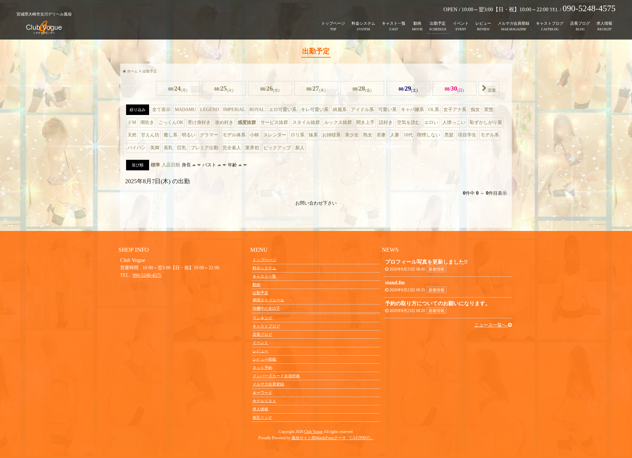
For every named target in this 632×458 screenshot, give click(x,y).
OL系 (433, 109)
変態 (488, 109)
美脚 (154, 147)
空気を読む (408, 122)
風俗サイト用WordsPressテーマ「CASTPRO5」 (333, 438)
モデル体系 (234, 134)
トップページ (333, 23)
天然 (132, 134)
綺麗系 (340, 109)
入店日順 (171, 164)
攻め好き (224, 122)
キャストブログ (550, 23)
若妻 (381, 134)
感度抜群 (247, 122)
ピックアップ (277, 147)
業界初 (252, 147)
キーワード (262, 392)
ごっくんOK (170, 122)
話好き (386, 122)
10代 (408, 134)
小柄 (254, 134)
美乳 (168, 147)
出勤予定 (438, 23)
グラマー (209, 134)
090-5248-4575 (147, 275)
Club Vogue (313, 431)
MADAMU (185, 109)
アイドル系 (362, 109)
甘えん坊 (150, 134)
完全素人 (232, 147)
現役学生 (467, 134)
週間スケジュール (268, 300)
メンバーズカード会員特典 (276, 376)
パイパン (136, 147)
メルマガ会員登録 (513, 23)
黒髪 (449, 134)
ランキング (262, 317)
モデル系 (490, 134)
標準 (155, 164)
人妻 (394, 134)
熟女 (367, 134)
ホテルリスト (264, 400)
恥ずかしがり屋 (486, 122)
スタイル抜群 (306, 122)
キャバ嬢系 (412, 109)
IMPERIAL (234, 109)
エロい (431, 122)
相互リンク (262, 417)
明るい (189, 134)
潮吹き (147, 122)
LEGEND (209, 109)
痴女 (475, 109)
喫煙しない (428, 134)
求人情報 (604, 23)
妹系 (313, 134)
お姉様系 (331, 134)
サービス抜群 (274, 122)
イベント (461, 23)
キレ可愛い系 (315, 109)
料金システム (363, 23)
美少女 (352, 134)
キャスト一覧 (394, 23)
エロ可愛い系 (283, 109)
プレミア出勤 (204, 147)
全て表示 (161, 109)
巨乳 (181, 147)
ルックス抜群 (338, 122)
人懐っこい (453, 122)
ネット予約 (262, 367)
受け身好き (199, 122)
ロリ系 (297, 134)
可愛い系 (387, 109)
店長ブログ (580, 23)
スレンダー (274, 134)
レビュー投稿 (264, 359)
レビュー (483, 23)
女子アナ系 (454, 109)
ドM (131, 122)
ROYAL (257, 109)
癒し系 (170, 134)
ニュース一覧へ (491, 325)
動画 (417, 23)
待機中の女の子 (266, 308)
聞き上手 (365, 122)
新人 (299, 147)
